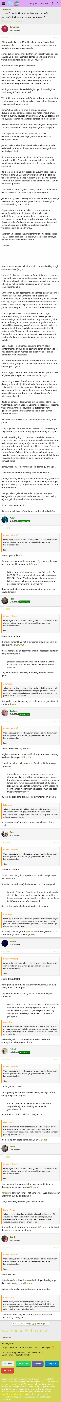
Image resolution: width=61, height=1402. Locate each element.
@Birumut (34, 564)
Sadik (12, 1236)
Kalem (13, 941)
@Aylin (13, 704)
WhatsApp (23, 1363)
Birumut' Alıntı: (9, 535)
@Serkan (42, 1227)
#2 (58, 528)
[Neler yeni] (52, 3)
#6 (58, 951)
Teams (38, 1363)
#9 (58, 1247)
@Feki (45, 822)
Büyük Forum (7, 1355)
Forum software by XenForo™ (23, 1352)
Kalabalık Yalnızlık (23, 1355)
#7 (58, 1059)
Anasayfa (46, 1347)
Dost (12, 832)
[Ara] (57, 3)
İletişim (5, 1347)
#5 (58, 842)
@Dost (20, 1039)
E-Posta (7, 1370)
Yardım (37, 1347)
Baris (12, 1146)
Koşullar (13, 1347)
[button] (3, 3)
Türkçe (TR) (8, 1343)
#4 (58, 721)
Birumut (6, 21)
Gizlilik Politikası (25, 1347)
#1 (58, 37)
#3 (58, 609)
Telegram (52, 1363)
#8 (58, 1157)
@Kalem (37, 1314)
